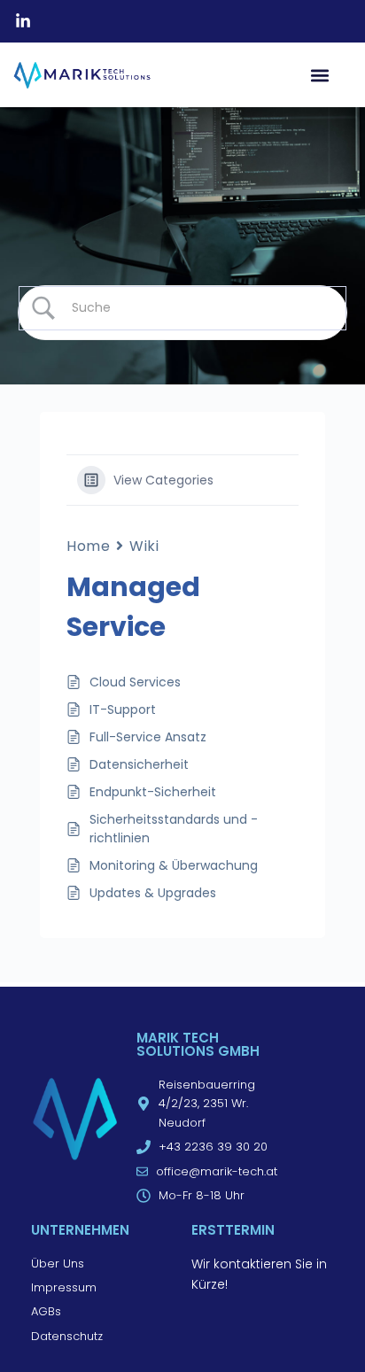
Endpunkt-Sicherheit (152, 792)
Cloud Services (135, 682)
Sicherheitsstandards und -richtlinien (173, 828)
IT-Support (122, 709)
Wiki (144, 546)
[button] (319, 74)
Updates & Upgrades (152, 893)
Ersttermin (233, 1230)
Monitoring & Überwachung (173, 865)
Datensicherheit (139, 764)
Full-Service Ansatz (147, 737)
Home (88, 546)
